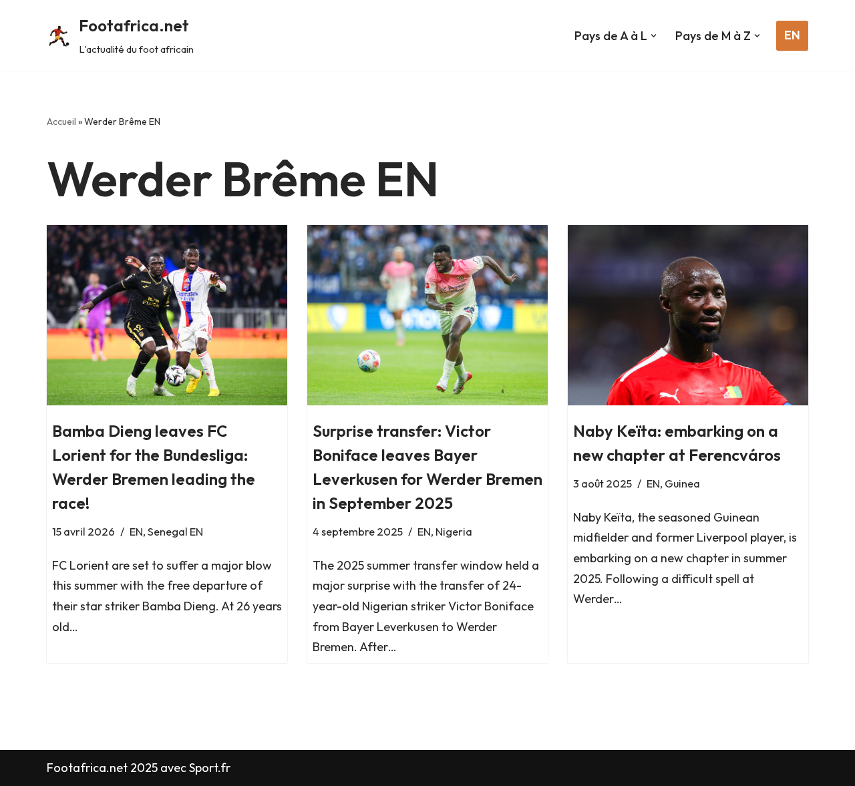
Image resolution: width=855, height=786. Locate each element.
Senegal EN (175, 531)
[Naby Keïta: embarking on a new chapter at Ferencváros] (688, 315)
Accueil (61, 122)
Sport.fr (209, 767)
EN (792, 35)
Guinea (682, 483)
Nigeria (454, 531)
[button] (654, 36)
